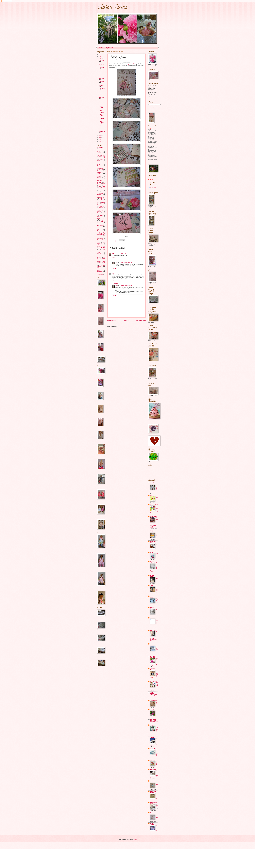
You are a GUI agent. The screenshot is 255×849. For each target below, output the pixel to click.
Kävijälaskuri (101, 193)
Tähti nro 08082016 (154, 721)
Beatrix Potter (102, 156)
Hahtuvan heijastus (152, 597)
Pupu (101, 110)
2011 (100, 141)
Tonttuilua (157, 712)
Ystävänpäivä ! (102, 119)
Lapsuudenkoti (100, 197)
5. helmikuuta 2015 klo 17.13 (121, 273)
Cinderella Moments (152, 483)
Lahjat (99, 194)
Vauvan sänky (102, 262)
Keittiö (98, 183)
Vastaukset (116, 260)
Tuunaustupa (152, 760)
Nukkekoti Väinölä (154, 504)
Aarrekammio (100, 147)
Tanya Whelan (101, 246)
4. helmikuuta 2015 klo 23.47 (126, 262)
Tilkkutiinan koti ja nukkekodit (153, 720)
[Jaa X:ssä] (122, 240)
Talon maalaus (100, 244)
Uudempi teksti (111, 320)
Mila (113, 253)
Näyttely (103, 220)
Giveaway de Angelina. (157, 828)
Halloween (99, 165)
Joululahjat (99, 174)
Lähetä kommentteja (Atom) (116, 322)
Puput (104, 232)
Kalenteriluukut (100, 181)
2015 (100, 58)
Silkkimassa (157, 784)
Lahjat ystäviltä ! (102, 115)
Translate (153, 107)
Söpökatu (152, 617)
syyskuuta (102, 70)
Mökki (101, 215)
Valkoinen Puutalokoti (152, 531)
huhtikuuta (102, 88)
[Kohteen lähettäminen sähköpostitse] (119, 240)
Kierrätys (101, 185)
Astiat (98, 155)
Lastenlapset (102, 198)
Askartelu (99, 154)
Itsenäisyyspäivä (100, 168)
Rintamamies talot (100, 238)
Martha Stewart (100, 208)
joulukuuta (102, 60)
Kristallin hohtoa (153, 516)
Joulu (98, 171)
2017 (100, 54)
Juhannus (99, 177)
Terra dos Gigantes (152, 824)
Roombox (99, 239)
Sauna (103, 239)
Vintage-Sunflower (154, 725)
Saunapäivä (157, 534)
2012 (100, 139)
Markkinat (101, 207)
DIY (104, 158)
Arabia (98, 151)
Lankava (99, 195)
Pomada (151, 552)
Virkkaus (102, 263)
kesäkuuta (102, 81)
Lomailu (103, 202)
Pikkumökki (99, 230)
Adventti (101, 148)
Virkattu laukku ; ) (102, 107)
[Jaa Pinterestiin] (124, 240)
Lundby (101, 203)
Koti (100, 190)
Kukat (98, 191)
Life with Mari (153, 748)
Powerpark (99, 232)
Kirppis (103, 186)
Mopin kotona (153, 769)
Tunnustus (99, 253)
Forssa (98, 164)
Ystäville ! (102, 112)
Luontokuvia (100, 205)
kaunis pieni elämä (152, 669)
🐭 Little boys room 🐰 (157, 806)
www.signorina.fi (129, 64)
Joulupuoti (99, 176)
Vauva (103, 261)
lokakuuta (102, 67)
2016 (100, 56)
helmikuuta (101, 97)
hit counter (150, 189)
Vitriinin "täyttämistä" (157, 796)
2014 (100, 135)
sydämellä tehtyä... (152, 608)
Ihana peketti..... (102, 126)
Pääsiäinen (99, 237)
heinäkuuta (101, 78)
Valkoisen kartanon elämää (153, 562)
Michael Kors (100, 210)
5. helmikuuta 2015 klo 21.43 (126, 285)
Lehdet (101, 199)
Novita (98, 216)
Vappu (98, 261)
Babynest (103, 155)
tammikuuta (102, 131)
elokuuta (102, 73)
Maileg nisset (102, 206)
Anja (113, 273)
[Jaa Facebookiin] (123, 240)
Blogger (134, 839)
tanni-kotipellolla (153, 681)
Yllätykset (99, 270)
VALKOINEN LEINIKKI (152, 644)
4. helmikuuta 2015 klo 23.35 (120, 253)
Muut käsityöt (102, 214)
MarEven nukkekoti (152, 576)
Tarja (116, 262)
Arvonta (99, 152)
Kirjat (98, 186)
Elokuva (98, 160)
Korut (103, 188)
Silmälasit (99, 242)
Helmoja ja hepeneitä (152, 693)
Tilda (115, 241)
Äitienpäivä (99, 272)
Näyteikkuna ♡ (109, 48)
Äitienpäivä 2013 (100, 274)
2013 (100, 137)
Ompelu (99, 224)
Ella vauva (101, 159)
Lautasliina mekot (102, 100)
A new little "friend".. (157, 703)
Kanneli (151, 495)
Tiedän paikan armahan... (153, 792)
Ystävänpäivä (100, 271)
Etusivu (101, 48)
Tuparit (98, 254)
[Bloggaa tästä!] (121, 240)
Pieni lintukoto (153, 630)
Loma (98, 202)
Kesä (103, 183)
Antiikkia (99, 150)
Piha (98, 229)
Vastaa (113, 257)
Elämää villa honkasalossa (153, 657)
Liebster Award (100, 201)
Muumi (103, 212)
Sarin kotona (152, 585)
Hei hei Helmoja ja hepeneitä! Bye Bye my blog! (153, 695)
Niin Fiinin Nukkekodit (152, 781)
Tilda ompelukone (102, 122)
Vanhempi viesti (141, 320)
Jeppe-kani (101, 169)
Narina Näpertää (153, 700)
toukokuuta (101, 85)
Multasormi (99, 211)
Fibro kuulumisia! (157, 611)
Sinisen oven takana (152, 813)
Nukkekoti (100, 218)
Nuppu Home (152, 737)
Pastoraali (99, 228)
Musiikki (98, 212)
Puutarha (101, 235)
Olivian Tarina (112, 7)
